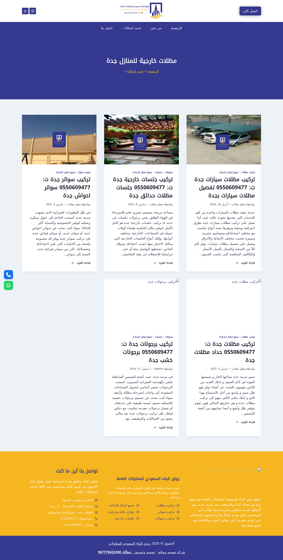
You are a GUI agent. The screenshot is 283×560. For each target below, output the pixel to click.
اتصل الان (250, 11)
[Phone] (8, 274)
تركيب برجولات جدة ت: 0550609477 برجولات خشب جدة (147, 352)
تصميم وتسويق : (126, 552)
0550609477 (69, 518)
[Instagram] (32, 11)
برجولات (169, 172)
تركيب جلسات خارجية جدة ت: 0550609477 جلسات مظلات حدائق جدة (143, 187)
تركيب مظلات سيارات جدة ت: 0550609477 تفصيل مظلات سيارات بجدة (224, 187)
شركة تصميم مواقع (171, 552)
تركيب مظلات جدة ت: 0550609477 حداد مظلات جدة (224, 352)
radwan (158, 368)
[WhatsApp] (25, 11)
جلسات (158, 172)
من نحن (156, 28)
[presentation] (224, 139)
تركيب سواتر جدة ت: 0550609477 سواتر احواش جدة (66, 187)
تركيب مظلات (248, 172)
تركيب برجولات (165, 518)
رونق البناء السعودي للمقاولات (130, 543)
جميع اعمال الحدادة (229, 172)
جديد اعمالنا (135, 71)
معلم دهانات (238, 204)
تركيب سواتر (84, 172)
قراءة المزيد (245, 262)
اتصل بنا (106, 28)
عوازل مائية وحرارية (121, 512)
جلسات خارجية (124, 518)
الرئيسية (176, 28)
